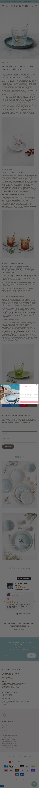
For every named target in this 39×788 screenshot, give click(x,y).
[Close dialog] (37, 385)
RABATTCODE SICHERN (29, 402)
